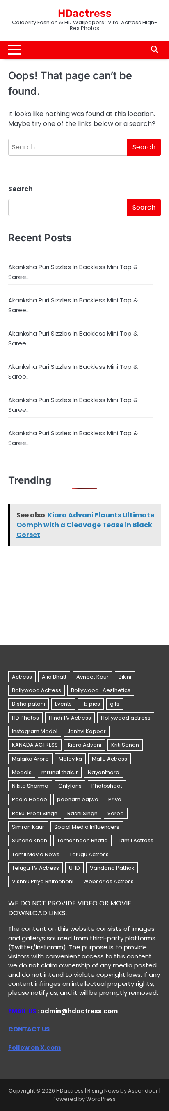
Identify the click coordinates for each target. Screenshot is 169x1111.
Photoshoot (106, 786)
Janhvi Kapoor (86, 731)
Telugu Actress (89, 854)
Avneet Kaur (92, 677)
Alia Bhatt (54, 677)
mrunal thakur (59, 772)
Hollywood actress (126, 718)
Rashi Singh (82, 813)
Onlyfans (70, 786)
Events (63, 704)
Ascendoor (143, 1091)
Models (22, 772)
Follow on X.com (34, 1047)
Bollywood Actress (36, 690)
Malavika (70, 759)
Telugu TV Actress (35, 868)
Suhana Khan (29, 840)
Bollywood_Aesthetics (100, 690)
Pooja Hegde (29, 799)
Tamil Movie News (35, 854)
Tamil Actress (135, 840)
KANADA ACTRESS (35, 745)
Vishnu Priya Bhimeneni (42, 881)
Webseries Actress (108, 881)
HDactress (85, 13)
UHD (74, 868)
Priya (114, 799)
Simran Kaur (28, 827)
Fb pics (91, 704)
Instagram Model (34, 731)
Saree (115, 813)
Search (20, 189)
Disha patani (28, 704)
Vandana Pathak (112, 868)
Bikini (125, 677)
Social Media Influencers (86, 827)
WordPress (101, 1099)
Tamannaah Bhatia (82, 840)
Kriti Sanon (125, 745)
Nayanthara (103, 772)
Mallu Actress (109, 759)
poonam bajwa (77, 799)
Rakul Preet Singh (34, 813)
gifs (114, 704)
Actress (22, 677)
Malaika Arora (30, 759)
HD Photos (25, 718)
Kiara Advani (84, 745)
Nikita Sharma (30, 786)
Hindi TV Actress (70, 718)
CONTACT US (29, 1029)
